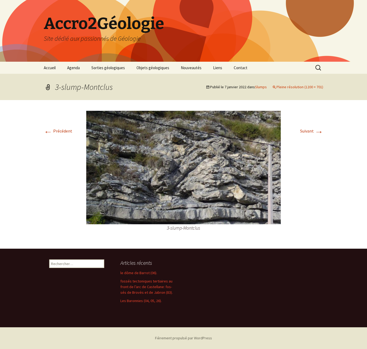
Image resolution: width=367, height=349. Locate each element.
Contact (240, 67)
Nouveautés (191, 67)
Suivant (311, 131)
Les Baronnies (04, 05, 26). (141, 300)
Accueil (50, 67)
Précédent (58, 131)
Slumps (261, 87)
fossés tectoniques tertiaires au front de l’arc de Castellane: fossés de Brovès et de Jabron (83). (146, 287)
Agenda (73, 67)
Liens (217, 67)
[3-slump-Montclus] (183, 167)
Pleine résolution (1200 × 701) (299, 87)
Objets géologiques (152, 67)
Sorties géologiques (108, 67)
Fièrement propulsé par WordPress (183, 338)
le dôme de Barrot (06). (138, 272)
